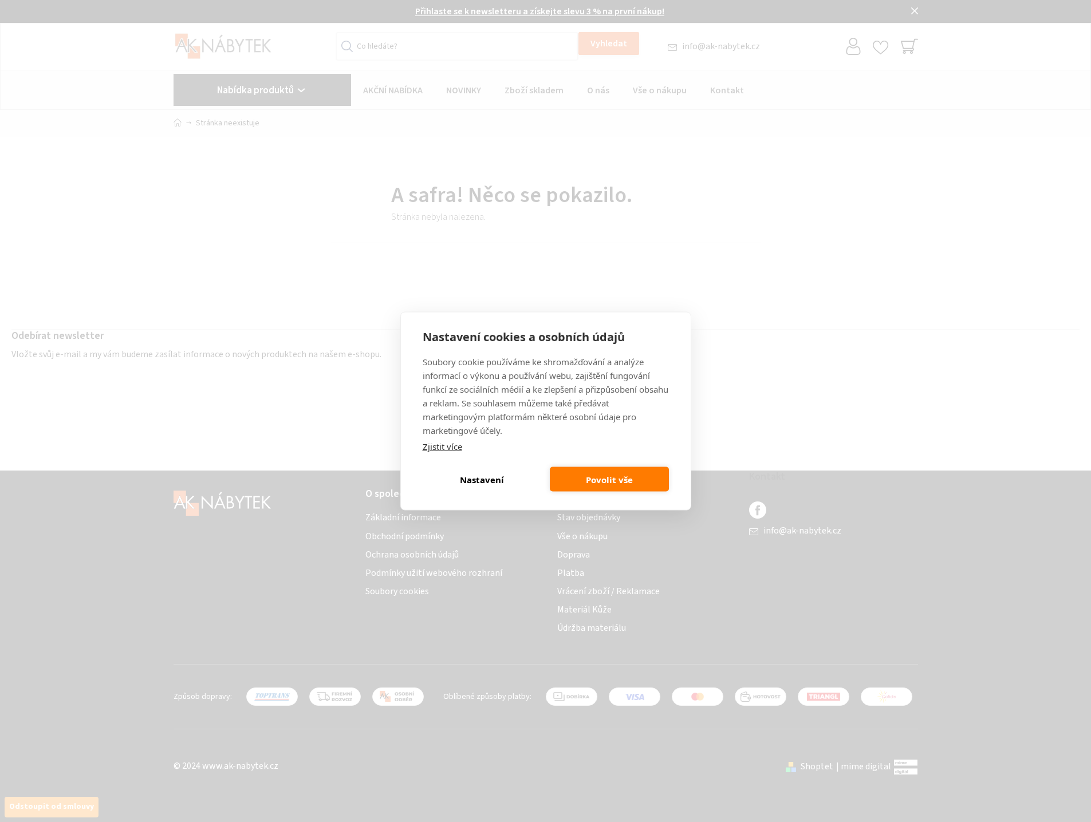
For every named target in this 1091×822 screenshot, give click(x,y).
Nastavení (482, 479)
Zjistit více (442, 446)
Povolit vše (609, 479)
